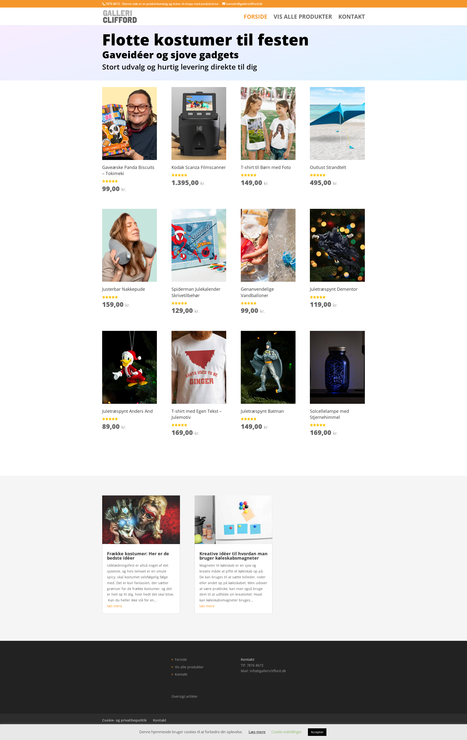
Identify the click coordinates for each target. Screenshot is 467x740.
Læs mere (257, 731)
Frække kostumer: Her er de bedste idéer (138, 556)
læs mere (114, 606)
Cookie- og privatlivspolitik (124, 720)
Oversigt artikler (184, 696)
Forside (255, 17)
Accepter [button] (317, 732)
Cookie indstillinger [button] (286, 731)
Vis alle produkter (303, 17)
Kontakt (351, 17)
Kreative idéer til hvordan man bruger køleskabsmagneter (233, 556)
